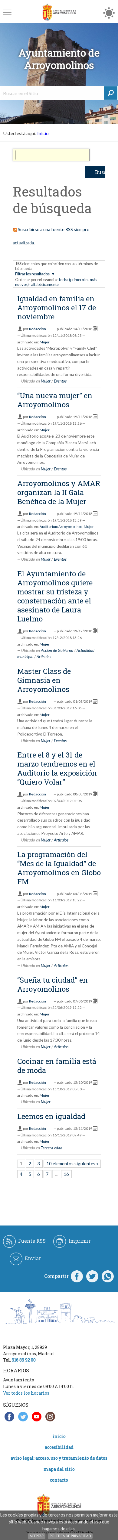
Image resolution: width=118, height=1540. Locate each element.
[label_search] (110, 93)
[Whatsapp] (108, 1276)
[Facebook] (77, 1276)
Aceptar (37, 1536)
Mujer (45, 342)
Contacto (59, 1480)
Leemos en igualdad (51, 1116)
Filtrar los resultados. (33, 273)
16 (66, 1174)
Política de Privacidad (70, 1536)
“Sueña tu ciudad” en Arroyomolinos (52, 984)
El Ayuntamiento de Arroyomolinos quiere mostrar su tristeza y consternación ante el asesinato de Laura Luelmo (55, 596)
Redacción (37, 329)
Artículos (44, 656)
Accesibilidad (59, 1447)
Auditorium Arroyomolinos (61, 526)
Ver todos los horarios (26, 1393)
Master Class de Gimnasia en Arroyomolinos (44, 680)
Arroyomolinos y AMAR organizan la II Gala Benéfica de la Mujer (58, 492)
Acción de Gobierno (57, 650)
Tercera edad (51, 1147)
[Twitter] (92, 1276)
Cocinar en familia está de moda (56, 1065)
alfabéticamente (45, 284)
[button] (7, 12)
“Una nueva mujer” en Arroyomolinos (54, 400)
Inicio (43, 133)
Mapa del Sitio (59, 1469)
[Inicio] (59, 12)
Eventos (60, 381)
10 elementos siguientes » (72, 1163)
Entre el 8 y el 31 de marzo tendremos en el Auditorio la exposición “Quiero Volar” (57, 768)
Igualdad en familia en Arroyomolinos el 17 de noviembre (56, 307)
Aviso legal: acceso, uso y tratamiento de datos (59, 1458)
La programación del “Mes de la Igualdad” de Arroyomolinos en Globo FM (59, 868)
